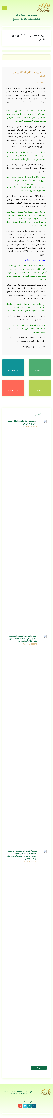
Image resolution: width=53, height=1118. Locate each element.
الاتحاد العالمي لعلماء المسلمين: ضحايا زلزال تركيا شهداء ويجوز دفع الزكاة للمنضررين (22, 638)
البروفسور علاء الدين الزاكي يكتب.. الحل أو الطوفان (21, 422)
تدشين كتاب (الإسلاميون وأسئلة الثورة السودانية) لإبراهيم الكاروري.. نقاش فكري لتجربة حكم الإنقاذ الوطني (22, 855)
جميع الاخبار (38, 1068)
